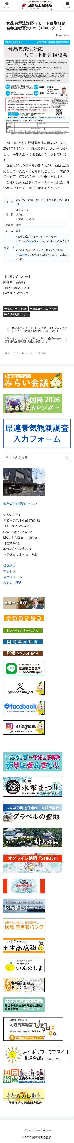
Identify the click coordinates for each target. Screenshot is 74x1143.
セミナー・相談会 (16, 308)
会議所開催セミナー (18, 314)
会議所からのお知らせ (45, 308)
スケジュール (12, 577)
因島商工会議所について (20, 503)
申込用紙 (21, 254)
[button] (66, 457)
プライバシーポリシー (37, 1130)
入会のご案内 (12, 582)
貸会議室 (9, 565)
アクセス (9, 571)
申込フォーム (36, 241)
